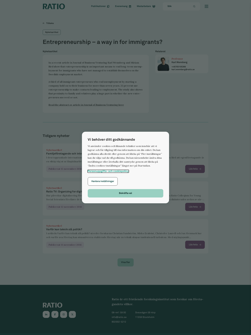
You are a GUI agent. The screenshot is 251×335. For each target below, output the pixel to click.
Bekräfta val (125, 193)
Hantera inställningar (102, 181)
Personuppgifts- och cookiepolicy (108, 171)
